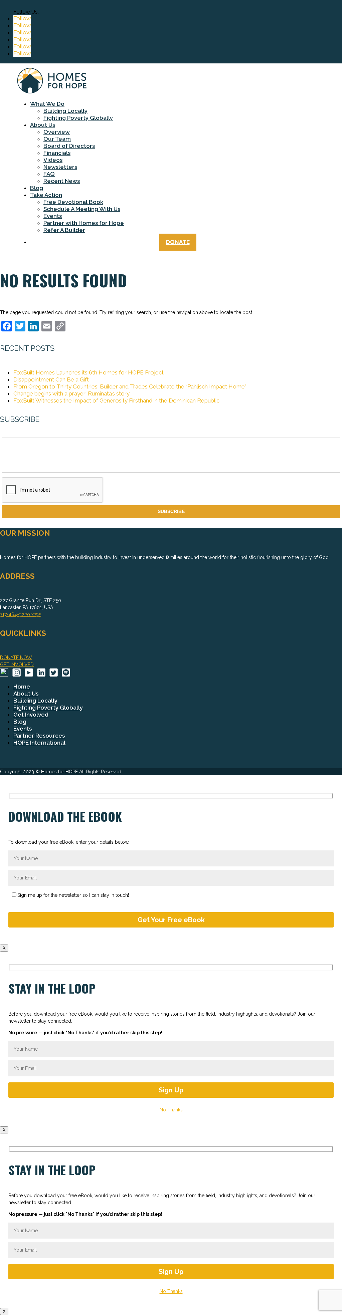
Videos (52, 160)
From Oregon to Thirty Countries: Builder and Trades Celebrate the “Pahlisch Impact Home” (130, 386)
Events (52, 216)
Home (21, 686)
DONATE (178, 242)
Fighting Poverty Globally (78, 117)
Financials (56, 153)
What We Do (47, 103)
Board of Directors (69, 146)
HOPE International (39, 742)
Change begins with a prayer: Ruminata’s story (71, 393)
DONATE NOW (16, 657)
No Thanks (171, 1109)
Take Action (46, 195)
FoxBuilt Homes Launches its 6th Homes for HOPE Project (88, 372)
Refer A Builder (64, 230)
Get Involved (30, 714)
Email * (9, 456)
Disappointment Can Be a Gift (51, 379)
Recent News (61, 181)
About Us (42, 124)
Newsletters (60, 167)
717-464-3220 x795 (20, 614)
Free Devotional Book (73, 202)
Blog (36, 188)
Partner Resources (39, 735)
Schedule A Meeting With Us (81, 209)
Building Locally (65, 110)
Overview (56, 131)
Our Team (57, 139)
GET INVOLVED (17, 664)
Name (8, 434)
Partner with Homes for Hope (83, 223)
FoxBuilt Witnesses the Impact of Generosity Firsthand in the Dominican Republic (116, 400)
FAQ (49, 174)
